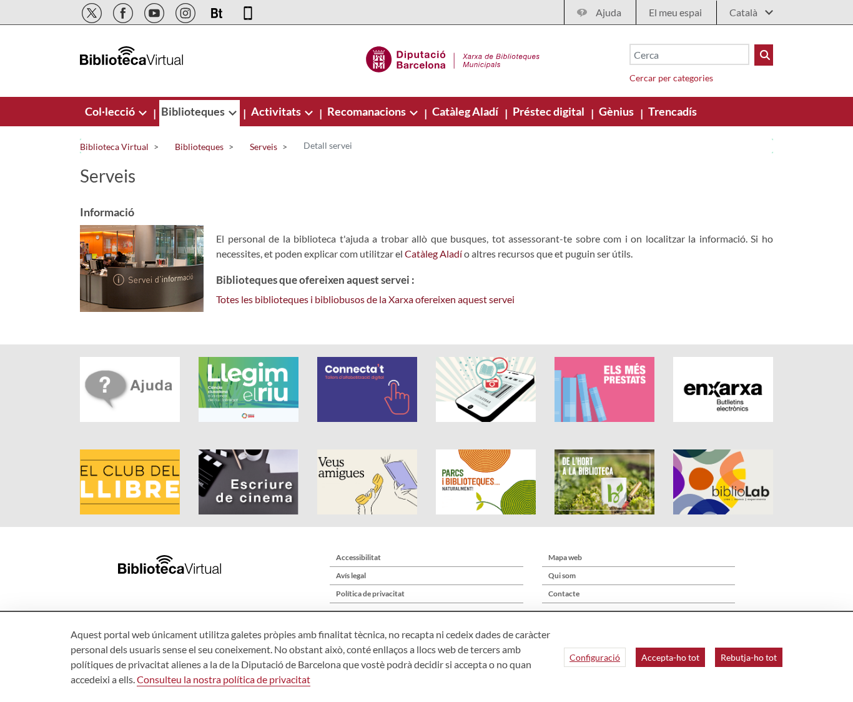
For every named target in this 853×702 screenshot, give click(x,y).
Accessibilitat (358, 557)
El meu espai (675, 12)
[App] (248, 11)
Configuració (594, 657)
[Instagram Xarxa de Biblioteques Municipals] (186, 11)
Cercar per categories (671, 78)
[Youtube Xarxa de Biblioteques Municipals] (155, 11)
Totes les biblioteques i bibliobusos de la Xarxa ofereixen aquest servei (365, 299)
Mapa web (565, 557)
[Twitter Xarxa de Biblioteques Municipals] (93, 11)
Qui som (562, 575)
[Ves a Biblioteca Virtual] (453, 57)
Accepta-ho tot (670, 657)
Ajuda (608, 12)
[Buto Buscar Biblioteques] (763, 55)
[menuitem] (111, 111)
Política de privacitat (370, 593)
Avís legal (351, 575)
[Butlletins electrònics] (217, 11)
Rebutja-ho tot (749, 657)
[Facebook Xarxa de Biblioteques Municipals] (124, 11)
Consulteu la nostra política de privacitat (223, 679)
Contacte (563, 593)
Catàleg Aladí (433, 253)
